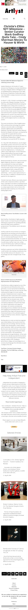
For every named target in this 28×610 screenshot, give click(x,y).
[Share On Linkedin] (21, 73)
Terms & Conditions (14, 588)
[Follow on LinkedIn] (24, 574)
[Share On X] (26, 73)
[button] (24, 18)
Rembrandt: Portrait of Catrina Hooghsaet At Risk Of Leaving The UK (13, 550)
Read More (4, 356)
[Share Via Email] (26, 76)
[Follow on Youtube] (17, 574)
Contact (14, 585)
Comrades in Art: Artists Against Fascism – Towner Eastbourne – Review (13, 462)
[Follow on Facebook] (9, 574)
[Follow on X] (13, 574)
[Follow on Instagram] (20, 574)
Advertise (14, 586)
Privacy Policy (14, 590)
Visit (2, 359)
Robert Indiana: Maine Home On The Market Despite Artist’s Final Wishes (13, 506)
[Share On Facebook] (17, 73)
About (14, 583)
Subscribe (5, 19)
